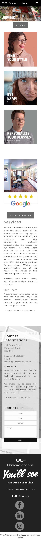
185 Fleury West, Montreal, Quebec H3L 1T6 (13, 348)
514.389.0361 (19, 356)
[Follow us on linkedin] (19, 516)
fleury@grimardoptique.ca (17, 361)
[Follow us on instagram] (19, 526)
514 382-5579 (23, 397)
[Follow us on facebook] (19, 505)
